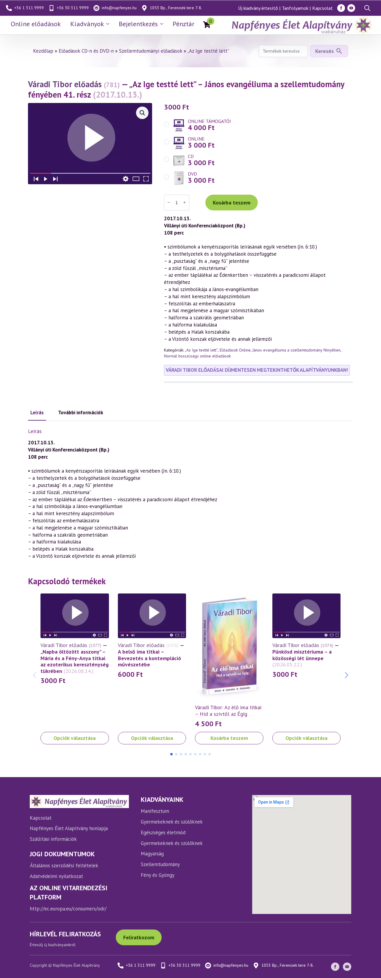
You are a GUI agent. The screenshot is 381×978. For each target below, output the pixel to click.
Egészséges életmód (163, 832)
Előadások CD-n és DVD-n (86, 51)
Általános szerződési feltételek (64, 865)
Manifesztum (155, 811)
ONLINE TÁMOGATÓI (209, 121)
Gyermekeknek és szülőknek (172, 821)
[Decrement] (168, 202)
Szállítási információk (53, 839)
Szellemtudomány (160, 864)
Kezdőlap (43, 51)
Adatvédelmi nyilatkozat (56, 876)
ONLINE (196, 138)
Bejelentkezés (138, 24)
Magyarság (152, 853)
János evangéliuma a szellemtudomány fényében (296, 350)
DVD (192, 173)
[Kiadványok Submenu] (109, 24)
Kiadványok (87, 24)
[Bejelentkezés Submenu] (163, 24)
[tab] (37, 413)
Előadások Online (235, 350)
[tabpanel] (190, 494)
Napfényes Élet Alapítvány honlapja (69, 828)
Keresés (324, 51)
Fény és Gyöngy (157, 875)
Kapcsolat (322, 8)
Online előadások (36, 24)
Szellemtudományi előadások (150, 51)
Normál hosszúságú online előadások (197, 356)
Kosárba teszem (231, 202)
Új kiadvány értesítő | (259, 8)
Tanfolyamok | (296, 8)
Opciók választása (75, 738)
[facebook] (341, 8)
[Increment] (184, 202)
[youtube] (351, 8)
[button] (346, 675)
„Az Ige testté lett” (208, 51)
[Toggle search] (367, 8)
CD (191, 156)
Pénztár (183, 24)
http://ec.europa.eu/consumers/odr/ (68, 908)
